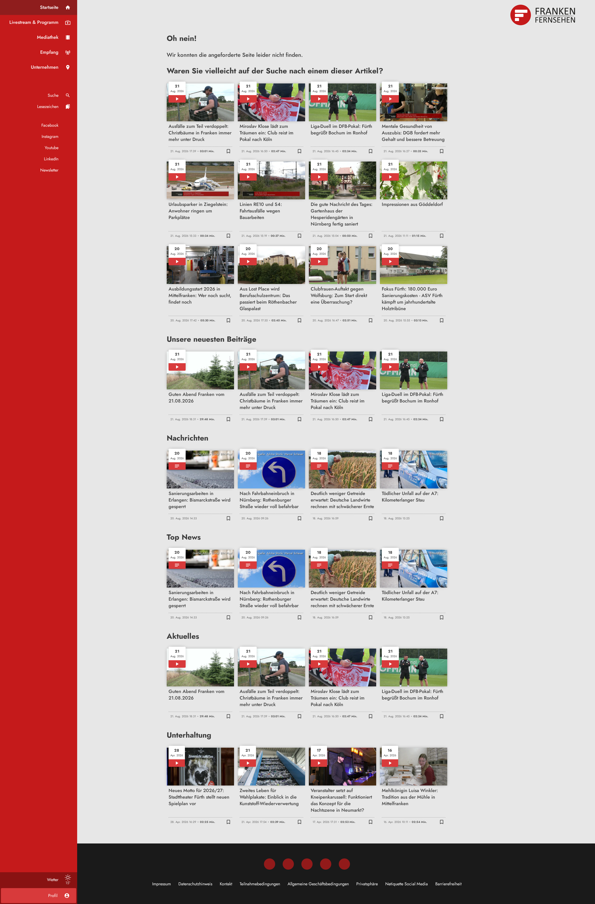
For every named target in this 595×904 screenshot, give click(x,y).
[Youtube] (307, 864)
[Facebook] (269, 864)
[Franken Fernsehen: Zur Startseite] (543, 15)
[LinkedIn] (325, 864)
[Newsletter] (344, 864)
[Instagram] (288, 864)
